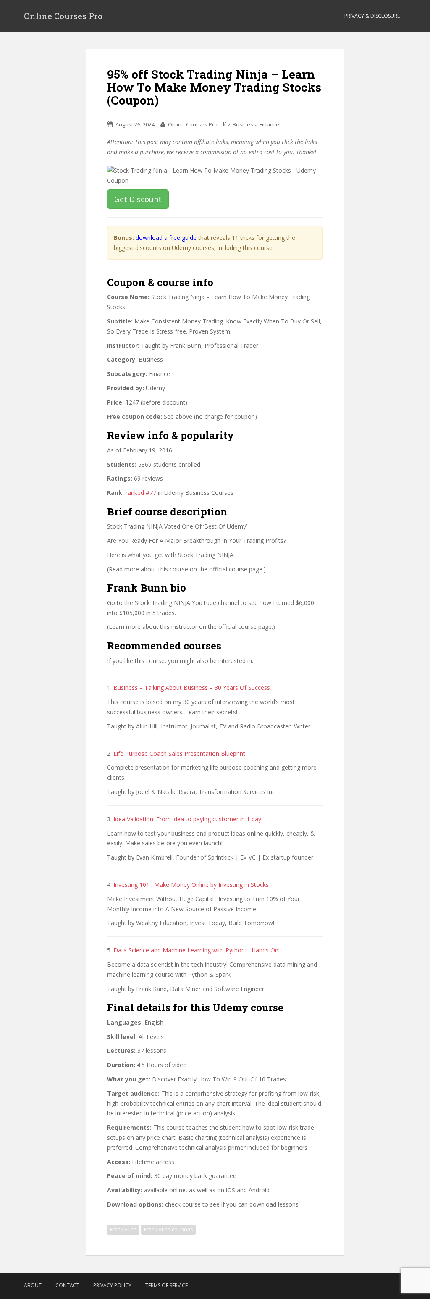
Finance (269, 124)
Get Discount (138, 199)
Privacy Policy (112, 1285)
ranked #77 (141, 493)
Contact (67, 1285)
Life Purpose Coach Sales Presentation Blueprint (179, 753)
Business (244, 124)
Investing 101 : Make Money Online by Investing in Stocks (191, 885)
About (33, 1285)
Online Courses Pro (63, 16)
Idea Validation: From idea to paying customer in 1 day (187, 819)
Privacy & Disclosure (372, 15)
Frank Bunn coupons (168, 1229)
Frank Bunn (123, 1229)
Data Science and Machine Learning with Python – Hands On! (196, 950)
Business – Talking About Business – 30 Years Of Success (191, 688)
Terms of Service (166, 1285)
